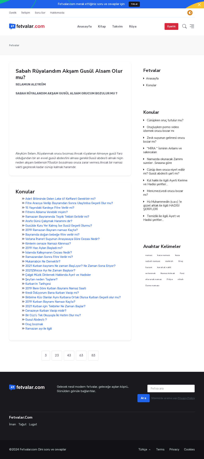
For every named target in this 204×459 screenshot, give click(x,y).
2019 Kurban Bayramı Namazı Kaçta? (50, 301)
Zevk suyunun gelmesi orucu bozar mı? (164, 140)
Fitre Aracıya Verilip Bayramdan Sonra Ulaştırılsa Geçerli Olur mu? (69, 203)
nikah (181, 279)
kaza (177, 255)
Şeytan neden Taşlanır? (41, 279)
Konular (151, 85)
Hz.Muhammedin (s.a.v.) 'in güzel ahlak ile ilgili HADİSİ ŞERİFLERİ (162, 205)
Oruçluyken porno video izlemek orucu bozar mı (161, 129)
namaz (148, 255)
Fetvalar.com (28, 449)
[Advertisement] (70, 124)
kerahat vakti (164, 267)
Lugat (33, 424)
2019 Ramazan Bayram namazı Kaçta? (51, 230)
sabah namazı (152, 261)
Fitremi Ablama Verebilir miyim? (46, 212)
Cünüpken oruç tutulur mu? (164, 120)
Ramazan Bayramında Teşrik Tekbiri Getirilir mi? (57, 216)
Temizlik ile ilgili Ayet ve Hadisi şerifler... (161, 218)
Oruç (180, 261)
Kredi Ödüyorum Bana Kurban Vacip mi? (52, 293)
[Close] (199, 4)
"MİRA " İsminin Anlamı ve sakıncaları (162, 150)
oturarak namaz (153, 279)
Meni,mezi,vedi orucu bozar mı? (163, 193)
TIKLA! (134, 4)
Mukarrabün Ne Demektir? (42, 261)
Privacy (174, 449)
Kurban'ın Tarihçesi (38, 284)
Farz (182, 273)
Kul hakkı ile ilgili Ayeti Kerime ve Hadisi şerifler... (165, 182)
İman (12, 424)
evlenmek (150, 273)
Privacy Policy (186, 398)
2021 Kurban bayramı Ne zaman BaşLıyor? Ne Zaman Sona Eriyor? (70, 266)
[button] (184, 26)
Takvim (117, 26)
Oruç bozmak (34, 324)
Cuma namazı (152, 285)
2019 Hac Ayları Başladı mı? (44, 248)
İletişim (25, 12)
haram (148, 267)
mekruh (169, 261)
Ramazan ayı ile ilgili (38, 328)
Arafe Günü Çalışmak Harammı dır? (48, 221)
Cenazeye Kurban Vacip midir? (45, 310)
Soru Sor (40, 12)
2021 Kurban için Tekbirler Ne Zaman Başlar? (55, 306)
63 (81, 355)
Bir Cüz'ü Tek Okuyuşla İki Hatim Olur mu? (53, 315)
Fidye (170, 279)
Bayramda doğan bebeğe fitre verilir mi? (52, 234)
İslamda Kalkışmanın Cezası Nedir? (48, 252)
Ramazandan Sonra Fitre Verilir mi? (49, 257)
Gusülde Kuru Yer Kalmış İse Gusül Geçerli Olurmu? (58, 225)
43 (69, 355)
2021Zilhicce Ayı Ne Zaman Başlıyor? (50, 270)
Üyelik (13, 12)
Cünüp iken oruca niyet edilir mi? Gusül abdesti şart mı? (164, 171)
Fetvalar (14, 45)
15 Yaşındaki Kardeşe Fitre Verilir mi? (49, 207)
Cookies (189, 449)
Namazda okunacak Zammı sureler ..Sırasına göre (163, 161)
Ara (143, 398)
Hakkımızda (57, 12)
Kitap (102, 26)
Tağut (22, 424)
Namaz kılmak (168, 273)
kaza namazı (163, 255)
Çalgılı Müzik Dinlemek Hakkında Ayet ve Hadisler (58, 275)
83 (93, 355)
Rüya (132, 26)
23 (57, 355)
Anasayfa (84, 26)
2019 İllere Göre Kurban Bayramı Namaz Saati (55, 288)
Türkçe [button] (143, 449)
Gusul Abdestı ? (36, 319)
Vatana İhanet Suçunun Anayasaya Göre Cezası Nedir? (62, 239)
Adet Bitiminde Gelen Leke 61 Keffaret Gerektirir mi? (60, 198)
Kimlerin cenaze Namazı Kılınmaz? (48, 243)
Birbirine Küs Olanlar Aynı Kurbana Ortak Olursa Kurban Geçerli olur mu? (73, 297)
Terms (160, 449)
